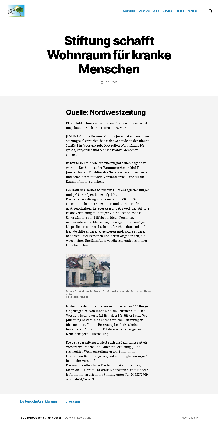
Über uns (144, 10)
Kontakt (192, 10)
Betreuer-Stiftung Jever (45, 417)
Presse (179, 10)
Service (167, 10)
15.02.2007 (111, 82)
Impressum (71, 401)
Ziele (156, 10)
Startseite (129, 10)
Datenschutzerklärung (38, 401)
